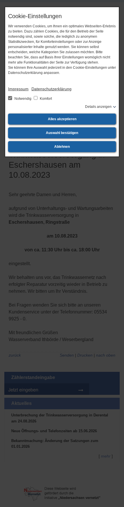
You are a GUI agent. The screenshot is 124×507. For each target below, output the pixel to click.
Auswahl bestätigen (62, 133)
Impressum (18, 89)
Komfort (45, 99)
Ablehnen (62, 147)
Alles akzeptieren (62, 119)
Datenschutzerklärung (51, 89)
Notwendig (23, 99)
